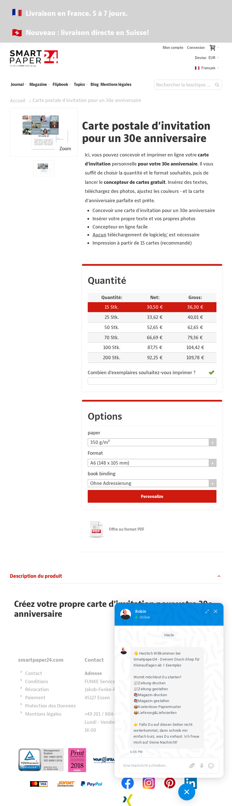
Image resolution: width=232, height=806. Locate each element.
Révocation (37, 689)
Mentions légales (43, 714)
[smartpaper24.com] (34, 58)
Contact (33, 673)
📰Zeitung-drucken (150, 683)
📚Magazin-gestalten (151, 701)
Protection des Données (50, 706)
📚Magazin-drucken (150, 695)
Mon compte (173, 47)
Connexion (196, 47)
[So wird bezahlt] (66, 776)
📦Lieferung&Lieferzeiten (155, 713)
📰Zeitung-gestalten (151, 689)
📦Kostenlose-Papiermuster (157, 707)
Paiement (35, 697)
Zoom (65, 148)
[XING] (128, 793)
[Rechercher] (217, 85)
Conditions (36, 681)
